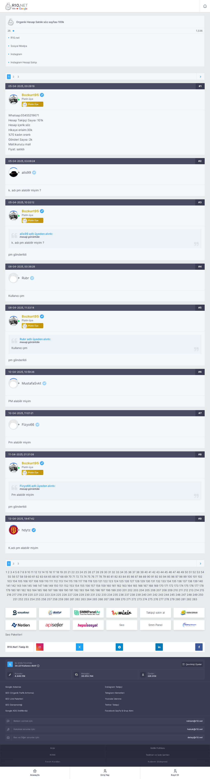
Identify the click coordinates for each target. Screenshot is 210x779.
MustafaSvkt (31, 383)
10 (28, 572)
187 (50, 590)
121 (100, 581)
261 (72, 599)
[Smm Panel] (21, 613)
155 (82, 585)
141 (8, 585)
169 (156, 585)
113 (61, 581)
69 (66, 576)
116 (75, 581)
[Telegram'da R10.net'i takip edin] (119, 647)
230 (87, 594)
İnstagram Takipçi (113, 687)
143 (19, 585)
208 (164, 590)
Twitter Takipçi (112, 704)
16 (50, 572)
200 (118, 590)
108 (36, 581)
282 (188, 599)
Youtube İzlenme (113, 699)
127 (132, 581)
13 (39, 572)
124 (116, 581)
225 (58, 594)
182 (23, 590)
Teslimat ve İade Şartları (157, 755)
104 (15, 581)
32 (113, 572)
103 (9, 581)
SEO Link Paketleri (14, 699)
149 (50, 585)
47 (174, 572)
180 (13, 590)
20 (65, 572)
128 (137, 581)
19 (61, 572)
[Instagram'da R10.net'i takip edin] (39, 647)
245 (172, 594)
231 (92, 594)
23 (77, 572)
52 (194, 572)
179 (8, 590)
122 (105, 581)
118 (85, 581)
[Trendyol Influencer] (121, 613)
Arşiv (52, 748)
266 (100, 599)
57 (17, 576)
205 (147, 590)
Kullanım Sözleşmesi (157, 761)
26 (89, 572)
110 (46, 581)
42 (153, 572)
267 (106, 599)
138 (190, 581)
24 (81, 572)
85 (128, 576)
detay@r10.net (195, 737)
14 (43, 572)
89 (144, 576)
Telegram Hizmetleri (114, 693)
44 (162, 572)
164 (129, 585)
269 (117, 599)
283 (194, 599)
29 (101, 572)
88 (140, 576)
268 (111, 599)
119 (90, 581)
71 (73, 576)
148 (45, 585)
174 (181, 585)
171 (166, 585)
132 (158, 581)
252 (20, 599)
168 (150, 585)
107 (31, 581)
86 (132, 576)
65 (49, 576)
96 (173, 576)
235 (115, 594)
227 (70, 594)
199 (113, 590)
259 (60, 599)
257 (49, 599)
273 (139, 599)
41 (149, 572)
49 (182, 572)
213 (191, 590)
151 (61, 585)
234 (109, 594)
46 (170, 572)
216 (9, 594)
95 (168, 576)
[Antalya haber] (189, 613)
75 (88, 576)
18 (57, 572)
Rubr (25, 278)
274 (145, 599)
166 (140, 585)
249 (195, 594)
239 (138, 594)
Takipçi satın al (155, 612)
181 (18, 590)
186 (45, 590)
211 (181, 590)
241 (149, 594)
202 (130, 590)
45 (166, 572)
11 (32, 572)
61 (33, 576)
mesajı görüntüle (30, 236)
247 (183, 594)
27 (93, 572)
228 (75, 594)
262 (77, 599)
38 (137, 572)
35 (125, 572)
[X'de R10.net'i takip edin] (79, 647)
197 (103, 590)
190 (66, 590)
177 (196, 585)
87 (136, 576)
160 (108, 585)
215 (202, 590)
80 (108, 576)
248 (189, 594)
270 (123, 599)
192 (76, 590)
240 (144, 594)
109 (41, 581)
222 (41, 594)
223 (47, 594)
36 (129, 572)
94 (164, 576)
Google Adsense (13, 687)
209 (170, 590)
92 (156, 576)
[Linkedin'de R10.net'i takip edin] (159, 647)
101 (195, 576)
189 (60, 590)
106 (25, 581)
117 (80, 581)
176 (191, 585)
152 (66, 585)
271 (128, 599)
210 (175, 590)
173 (176, 585)
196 (97, 590)
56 (13, 576)
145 (29, 585)
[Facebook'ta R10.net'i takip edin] (199, 647)
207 (158, 590)
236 (121, 594)
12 (35, 572)
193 (81, 590)
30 (105, 572)
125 (121, 581)
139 (195, 581)
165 (135, 585)
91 (152, 576)
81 (112, 576)
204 (141, 590)
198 (108, 590)
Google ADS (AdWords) (16, 710)
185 (39, 590)
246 (178, 594)
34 (121, 572)
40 (146, 572)
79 (104, 576)
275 (150, 599)
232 (98, 594)
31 (109, 572)
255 (37, 599)
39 (142, 572)
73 (81, 576)
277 (161, 599)
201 (124, 590)
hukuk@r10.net (195, 729)
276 (155, 599)
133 (163, 581)
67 (57, 576)
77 (96, 576)
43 (158, 572)
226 (64, 594)
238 (132, 594)
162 (119, 585)
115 (70, 581)
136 (179, 581)
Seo (121, 624)
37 (133, 572)
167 (145, 585)
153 (71, 585)
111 (51, 581)
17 (54, 572)
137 (185, 581)
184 (34, 590)
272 (133, 599)
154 (77, 585)
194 (87, 590)
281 (183, 599)
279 (172, 599)
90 (148, 576)
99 (185, 576)
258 (54, 599)
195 (92, 590)
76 (92, 576)
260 (66, 599)
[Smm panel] (88, 613)
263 (83, 599)
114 (66, 581)
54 (202, 572)
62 (37, 576)
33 (117, 572)
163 (124, 585)
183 (29, 590)
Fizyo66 (28, 424)
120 (95, 581)
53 (198, 572)
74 (85, 576)
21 (69, 572)
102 (200, 576)
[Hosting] (54, 613)
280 (177, 599)
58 (21, 576)
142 (13, 585)
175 (186, 585)
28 (97, 572)
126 (126, 581)
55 (9, 576)
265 (94, 599)
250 (200, 594)
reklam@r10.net (194, 721)
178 (201, 585)
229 (81, 594)
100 (189, 576)
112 (56, 581)
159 (103, 585)
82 (116, 576)
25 (85, 572)
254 (32, 599)
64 (45, 576)
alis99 (26, 172)
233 (104, 594)
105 (20, 581)
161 (114, 585)
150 (56, 585)
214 (196, 590)
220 (30, 594)
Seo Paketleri (13, 634)
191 (71, 590)
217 (14, 594)
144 (24, 585)
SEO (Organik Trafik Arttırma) (19, 693)
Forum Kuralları (52, 761)
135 (174, 581)
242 (155, 594)
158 (98, 585)
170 (161, 585)
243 (160, 594)
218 (19, 594)
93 (160, 576)
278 (166, 599)
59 (25, 576)
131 (153, 581)
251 (15, 599)
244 (166, 594)
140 (200, 581)
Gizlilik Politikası (157, 748)
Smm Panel (155, 624)
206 (153, 590)
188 (55, 590)
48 (178, 572)
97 (176, 576)
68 (62, 576)
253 (26, 599)
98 (181, 576)
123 (110, 581)
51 (190, 572)
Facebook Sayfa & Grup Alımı (119, 710)
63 (41, 576)
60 (29, 576)
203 (135, 590)
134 (169, 581)
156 (87, 585)
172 (171, 585)
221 (36, 594)
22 (73, 572)
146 (35, 585)
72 (77, 576)
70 (70, 576)
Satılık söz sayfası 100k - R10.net (16, 6)
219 (25, 594)
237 (126, 594)
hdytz (26, 530)
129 (142, 581)
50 (186, 572)
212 (186, 590)
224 (52, 594)
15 (46, 572)
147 (40, 585)
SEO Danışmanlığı (13, 704)
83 (120, 576)
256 (43, 599)
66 (54, 576)
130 (148, 581)
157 (93, 585)
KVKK (53, 755)
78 (100, 576)
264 (89, 599)
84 (124, 576)
